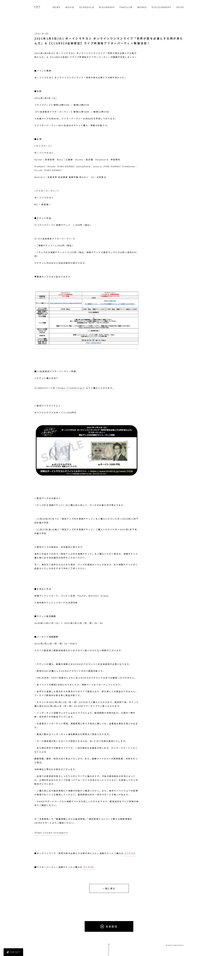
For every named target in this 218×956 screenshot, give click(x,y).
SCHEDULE (86, 7)
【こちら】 (130, 853)
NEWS (57, 7)
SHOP (180, 7)
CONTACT (15, 952)
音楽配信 (112, 926)
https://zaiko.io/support (51, 832)
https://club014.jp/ (71, 388)
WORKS (142, 7)
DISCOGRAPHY (161, 7)
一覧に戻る (109, 888)
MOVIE (69, 7)
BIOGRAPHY (107, 7)
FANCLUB (126, 7)
